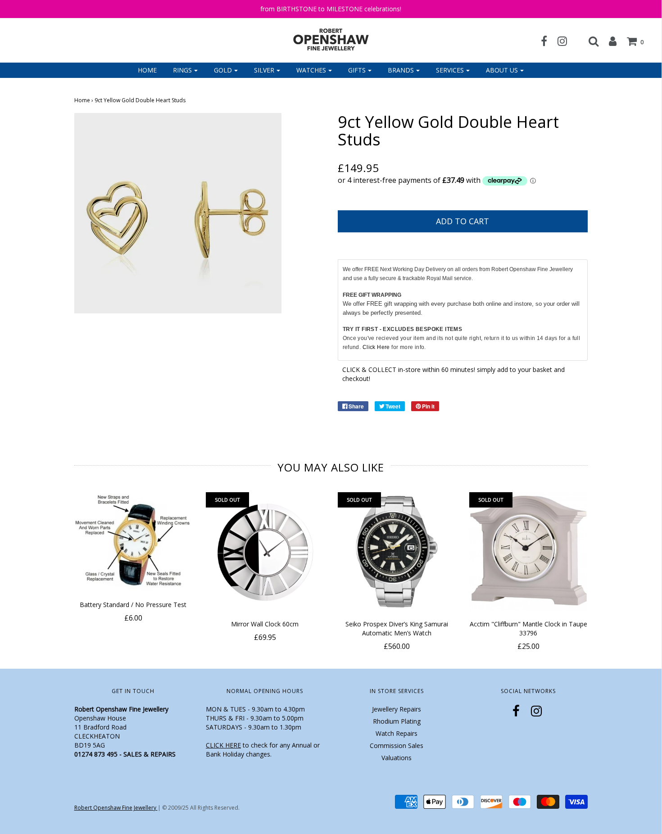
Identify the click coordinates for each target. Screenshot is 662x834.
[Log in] (608, 41)
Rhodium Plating (397, 721)
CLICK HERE (223, 745)
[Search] (589, 41)
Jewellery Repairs (396, 709)
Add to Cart (462, 221)
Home (147, 70)
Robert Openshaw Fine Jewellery (116, 807)
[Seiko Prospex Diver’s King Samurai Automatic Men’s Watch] (397, 551)
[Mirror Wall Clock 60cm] (265, 551)
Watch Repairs (396, 733)
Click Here (376, 347)
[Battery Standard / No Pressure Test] (133, 541)
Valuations (396, 757)
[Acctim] (528, 551)
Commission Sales (396, 745)
